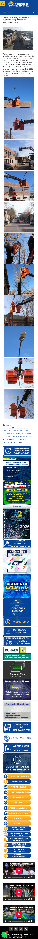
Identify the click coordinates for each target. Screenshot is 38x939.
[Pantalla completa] (32, 877)
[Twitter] (21, 929)
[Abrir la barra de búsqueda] (33, 12)
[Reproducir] (6, 877)
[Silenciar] (29, 877)
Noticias (9, 425)
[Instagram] (16, 929)
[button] (2, 3)
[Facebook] (11, 929)
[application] (19, 870)
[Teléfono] (26, 929)
